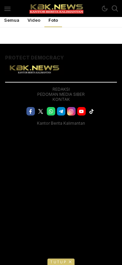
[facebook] (30, 111)
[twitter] (41, 111)
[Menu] (7, 8)
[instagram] (71, 111)
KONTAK (61, 99)
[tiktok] (91, 111)
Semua (11, 20)
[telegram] (61, 111)
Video (33, 20)
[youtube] (81, 111)
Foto (53, 20)
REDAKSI (61, 89)
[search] (115, 8)
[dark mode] (105, 8)
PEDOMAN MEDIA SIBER (61, 94)
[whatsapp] (51, 111)
